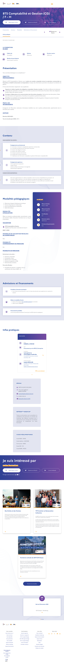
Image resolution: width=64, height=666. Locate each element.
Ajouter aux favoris (32, 22)
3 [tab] (44, 619)
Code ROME (19, 448)
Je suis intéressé (52, 22)
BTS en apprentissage (24, 640)
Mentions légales (39, 644)
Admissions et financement (30, 30)
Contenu (13, 30)
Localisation (26, 351)
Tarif (24, 346)
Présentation (6, 30)
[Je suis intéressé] (59, 32)
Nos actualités (9, 640)
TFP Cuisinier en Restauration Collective (44, 512)
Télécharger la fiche (13, 22)
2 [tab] (43, 619)
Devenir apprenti (24, 633)
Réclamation (39, 640)
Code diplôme (19, 441)
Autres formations (24, 642)
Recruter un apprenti (24, 635)
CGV (39, 642)
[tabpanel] (32, 353)
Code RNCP (19, 438)
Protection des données (39, 646)
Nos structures (9, 635)
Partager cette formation (9, 474)
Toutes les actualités (32, 583)
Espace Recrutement (9, 646)
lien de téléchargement (27, 301)
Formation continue (24, 644)
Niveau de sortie (46, 209)
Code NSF (18, 446)
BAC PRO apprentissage (24, 638)
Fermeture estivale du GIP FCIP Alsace (31, 557)
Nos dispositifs (9, 636)
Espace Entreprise (9, 642)
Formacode (19, 443)
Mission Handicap (9, 644)
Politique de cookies (39, 648)
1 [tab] (33, 374)
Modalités (19, 30)
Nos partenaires (9, 638)
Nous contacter (39, 633)
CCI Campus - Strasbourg (42, 610)
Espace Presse (39, 638)
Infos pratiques (6, 34)
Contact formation (27, 360)
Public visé (9, 53)
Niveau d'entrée (46, 203)
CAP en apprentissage (24, 636)
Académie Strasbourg (39, 635)
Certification (45, 214)
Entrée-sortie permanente (48, 224)
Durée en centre (51, 53)
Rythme (29, 53)
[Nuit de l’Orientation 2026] (42, 612)
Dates (25, 342)
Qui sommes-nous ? (9, 633)
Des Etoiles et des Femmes (13, 511)
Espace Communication (39, 636)
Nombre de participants (13, 58)
